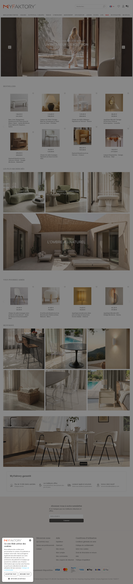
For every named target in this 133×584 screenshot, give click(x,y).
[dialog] (17, 560)
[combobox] (30, 540)
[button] (17, 578)
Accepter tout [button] (10, 574)
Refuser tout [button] (25, 574)
